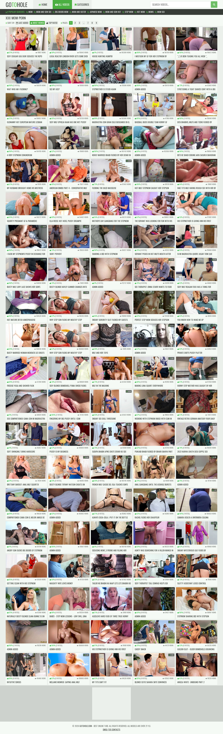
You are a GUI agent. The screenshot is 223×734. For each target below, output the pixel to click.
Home (44, 4)
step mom (128, 11)
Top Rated (52, 22)
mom (30, 11)
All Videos (63, 4)
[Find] (214, 4)
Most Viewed (38, 22)
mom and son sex (43, 11)
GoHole (16, 5)
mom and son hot (113, 11)
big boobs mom (61, 11)
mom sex (161, 11)
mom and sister (78, 11)
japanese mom (95, 11)
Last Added (23, 22)
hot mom (140, 11)
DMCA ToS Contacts (111, 729)
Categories (83, 4)
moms (151, 11)
